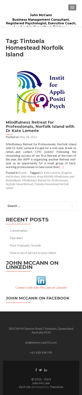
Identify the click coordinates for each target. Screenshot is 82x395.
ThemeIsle (56, 387)
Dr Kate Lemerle (50, 172)
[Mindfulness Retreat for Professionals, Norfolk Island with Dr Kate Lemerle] (41, 92)
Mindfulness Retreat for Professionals (45, 180)
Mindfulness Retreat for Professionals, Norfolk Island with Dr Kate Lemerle (40, 126)
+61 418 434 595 (41, 352)
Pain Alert (16, 238)
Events (22, 172)
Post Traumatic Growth (25, 245)
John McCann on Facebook (37, 298)
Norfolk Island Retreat (19, 184)
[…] (61, 167)
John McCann (41, 15)
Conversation (18, 230)
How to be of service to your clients (33, 252)
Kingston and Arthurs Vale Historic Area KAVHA (39, 174)
